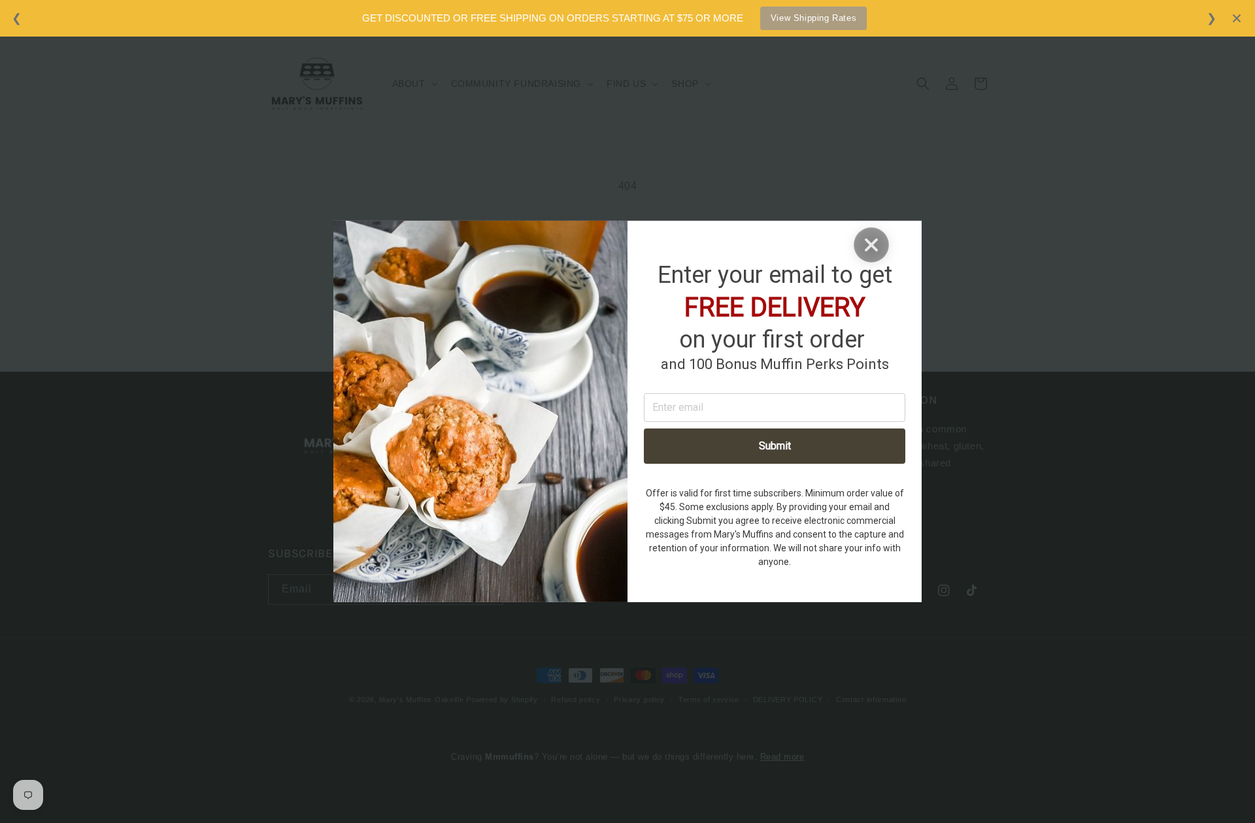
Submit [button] (775, 446)
